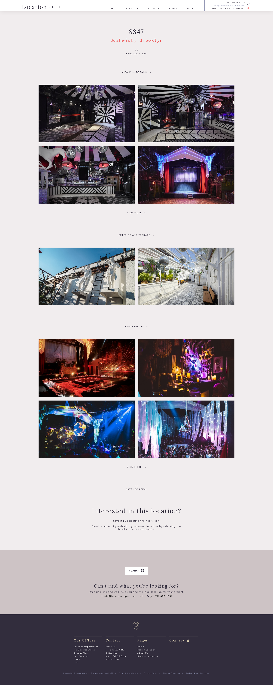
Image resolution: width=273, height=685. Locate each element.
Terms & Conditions (128, 673)
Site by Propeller (171, 673)
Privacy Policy (151, 673)
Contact (191, 8)
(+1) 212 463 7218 (236, 2)
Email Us (110, 646)
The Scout (154, 8)
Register (132, 8)
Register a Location (148, 656)
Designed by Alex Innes (197, 673)
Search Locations (147, 650)
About (173, 8)
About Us (142, 653)
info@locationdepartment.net (229, 6)
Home (140, 646)
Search (112, 8)
